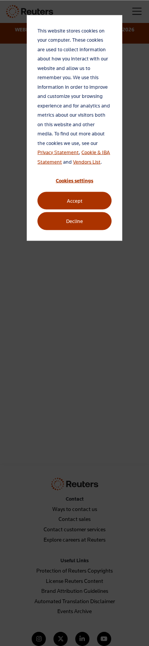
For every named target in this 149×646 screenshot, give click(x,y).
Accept (75, 200)
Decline (74, 221)
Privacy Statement (58, 152)
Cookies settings (74, 180)
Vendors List (86, 161)
